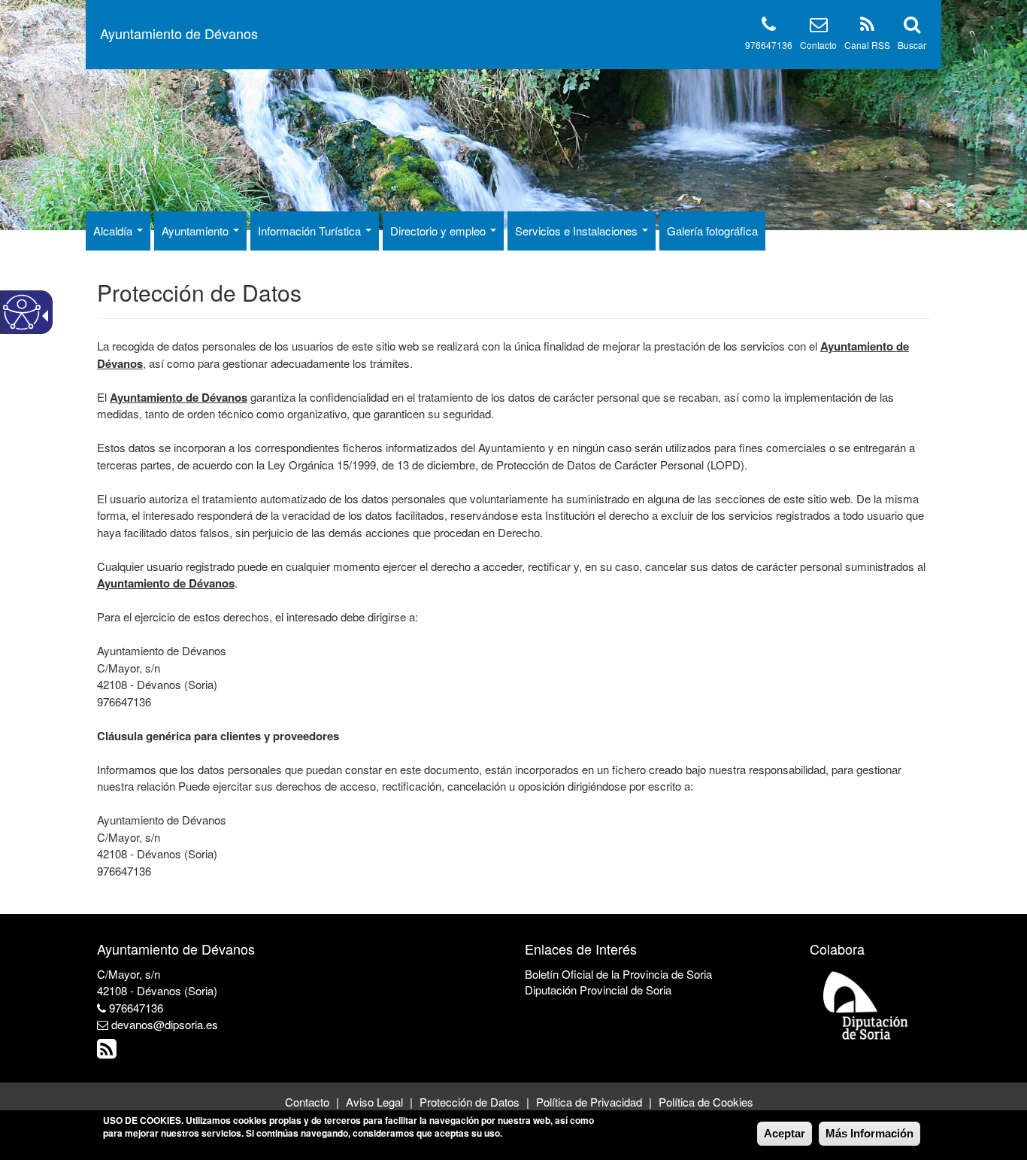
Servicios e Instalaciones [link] (578, 230)
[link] (108, 1052)
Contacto (818, 44)
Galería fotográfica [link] (712, 230)
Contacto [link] (307, 1102)
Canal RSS (867, 44)
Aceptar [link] (784, 1133)
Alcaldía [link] (114, 230)
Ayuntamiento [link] (197, 230)
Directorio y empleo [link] (439, 230)
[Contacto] (819, 26)
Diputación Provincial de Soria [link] (598, 990)
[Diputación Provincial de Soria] (866, 1005)
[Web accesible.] (22, 312)
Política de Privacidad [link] (589, 1102)
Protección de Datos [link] (470, 1102)
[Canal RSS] (867, 26)
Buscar (912, 44)
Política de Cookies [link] (706, 1102)
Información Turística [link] (311, 230)
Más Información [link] (869, 1133)
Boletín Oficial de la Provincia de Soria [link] (618, 974)
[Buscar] (912, 26)
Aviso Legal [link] (374, 1102)
